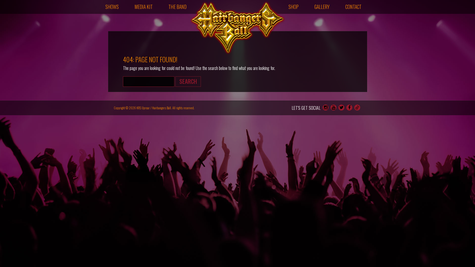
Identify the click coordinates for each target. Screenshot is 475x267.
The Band (177, 6)
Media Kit (144, 6)
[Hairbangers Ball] (237, 28)
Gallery (322, 6)
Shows (112, 6)
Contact (353, 6)
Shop (293, 6)
